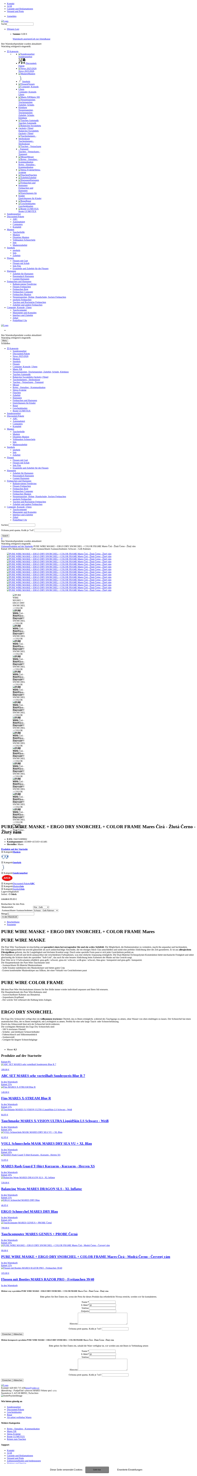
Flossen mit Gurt (20, 260)
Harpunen (11, 271)
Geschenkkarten (20, 408)
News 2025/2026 (20, 356)
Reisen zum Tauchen (16, 1439)
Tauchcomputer (20, 310)
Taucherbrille (19, 232)
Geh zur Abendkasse (40, 39)
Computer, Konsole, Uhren (19, 307)
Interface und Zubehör (23, 315)
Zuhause (5, 546)
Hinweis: (74, 1323)
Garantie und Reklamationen (20, 9)
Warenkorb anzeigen (22, 39)
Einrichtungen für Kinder (24, 403)
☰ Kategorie (12, 51)
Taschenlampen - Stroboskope (26, 379)
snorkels (16, 250)
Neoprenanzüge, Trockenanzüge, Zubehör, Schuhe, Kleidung (41, 372)
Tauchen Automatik (22, 374)
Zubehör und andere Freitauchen (27, 305)
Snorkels (11, 247)
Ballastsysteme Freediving (24, 284)
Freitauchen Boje (20, 289)
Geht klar (97, 1470)
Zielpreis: (85, 1311)
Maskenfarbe (7, 907)
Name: (85, 1302)
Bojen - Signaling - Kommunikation (29, 387)
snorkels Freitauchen (22, 299)
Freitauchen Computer (23, 292)
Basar (15, 405)
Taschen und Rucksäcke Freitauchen (29, 302)
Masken (10, 229)
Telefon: (85, 1308)
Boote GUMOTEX (22, 411)
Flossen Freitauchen (22, 286)
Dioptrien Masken (21, 237)
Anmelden (11, 16)
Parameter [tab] (11, 924)
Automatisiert (19, 222)
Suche (4, 24)
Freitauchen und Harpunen (19, 281)
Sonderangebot (14, 214)
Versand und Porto (15, 11)
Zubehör (16, 255)
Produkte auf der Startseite (21, 546)
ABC (15, 219)
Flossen (10, 258)
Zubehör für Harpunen (23, 273)
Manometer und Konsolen (24, 312)
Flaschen (17, 392)
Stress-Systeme (19, 390)
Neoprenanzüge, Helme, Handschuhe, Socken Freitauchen (39, 297)
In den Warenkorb (9, 917)
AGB (9, 6)
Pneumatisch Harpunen (23, 276)
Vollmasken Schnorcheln (24, 240)
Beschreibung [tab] (13, 922)
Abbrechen (17, 1334)
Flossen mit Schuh (21, 263)
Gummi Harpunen (21, 279)
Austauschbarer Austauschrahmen (17, 910)
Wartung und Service (16, 1463)
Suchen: (5, 525)
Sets (14, 242)
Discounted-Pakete (15, 216)
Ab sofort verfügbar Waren (19, 1417)
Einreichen (6, 1334)
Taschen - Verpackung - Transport (28, 382)
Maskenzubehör (20, 245)
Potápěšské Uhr (20, 320)
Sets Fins (17, 266)
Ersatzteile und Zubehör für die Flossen (30, 268)
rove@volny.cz (32, 1388)
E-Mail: (85, 1305)
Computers (18, 224)
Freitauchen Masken (22, 294)
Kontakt (10, 3)
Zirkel (15, 318)
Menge (4, 913)
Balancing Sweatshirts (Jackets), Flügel (30, 377)
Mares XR (17, 369)
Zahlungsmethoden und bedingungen (24, 1461)
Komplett (17, 227)
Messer (16, 385)
